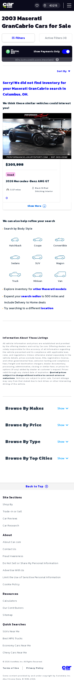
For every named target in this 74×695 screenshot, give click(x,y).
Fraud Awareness (13, 556)
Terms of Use (11, 668)
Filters (20, 38)
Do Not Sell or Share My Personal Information (30, 563)
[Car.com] (8, 5)
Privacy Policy (34, 668)
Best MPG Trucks (13, 638)
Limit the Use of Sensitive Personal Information (32, 577)
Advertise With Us (13, 570)
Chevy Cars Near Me (15, 652)
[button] (37, 5)
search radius (31, 296)
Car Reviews (10, 518)
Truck (15, 281)
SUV (37, 263)
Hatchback (15, 245)
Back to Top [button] (34, 486)
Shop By (8, 504)
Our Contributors (13, 608)
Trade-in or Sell (12, 511)
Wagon (60, 263)
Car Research (11, 525)
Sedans (15, 263)
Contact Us (9, 549)
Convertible (60, 245)
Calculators (10, 601)
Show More (34, 206)
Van (60, 281)
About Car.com (12, 542)
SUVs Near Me (11, 631)
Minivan (37, 281)
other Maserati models (49, 289)
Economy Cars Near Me (17, 645)
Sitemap (8, 615)
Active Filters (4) (55, 38)
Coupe (37, 245)
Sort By (62, 71)
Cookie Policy (11, 584)
